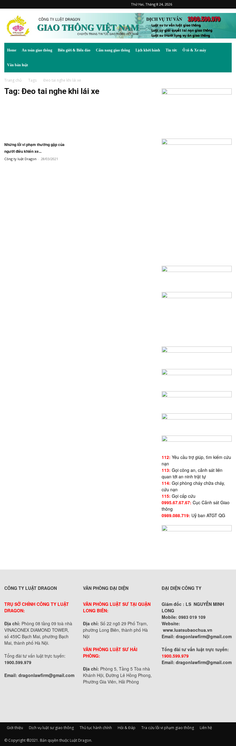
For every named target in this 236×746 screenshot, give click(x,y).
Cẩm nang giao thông (113, 50)
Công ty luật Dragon (20, 158)
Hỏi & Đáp (127, 727)
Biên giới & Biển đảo (74, 50)
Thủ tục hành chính (96, 727)
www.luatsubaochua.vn (187, 630)
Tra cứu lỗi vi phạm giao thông (167, 727)
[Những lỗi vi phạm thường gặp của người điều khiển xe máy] (39, 119)
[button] (224, 50)
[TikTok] (206, 4)
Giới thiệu (15, 727)
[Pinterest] (196, 4)
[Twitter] (217, 4)
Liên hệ (206, 727)
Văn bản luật (17, 65)
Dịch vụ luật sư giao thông (51, 727)
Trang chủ (13, 80)
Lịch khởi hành (148, 50)
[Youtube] (227, 4)
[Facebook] (186, 4)
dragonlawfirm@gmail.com (46, 675)
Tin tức (171, 50)
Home (11, 50)
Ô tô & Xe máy (194, 50)
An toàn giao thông (37, 50)
